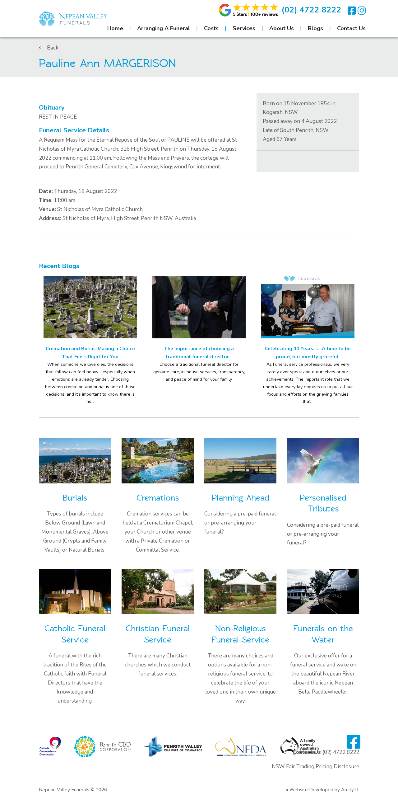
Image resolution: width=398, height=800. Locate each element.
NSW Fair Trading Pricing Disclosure (315, 766)
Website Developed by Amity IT (324, 790)
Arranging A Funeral (163, 28)
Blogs (315, 28)
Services (244, 28)
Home (115, 28)
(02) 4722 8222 (311, 9)
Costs (211, 28)
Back (52, 47)
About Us (281, 28)
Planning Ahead (240, 498)
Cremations (158, 498)
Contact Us (351, 28)
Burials (74, 498)
